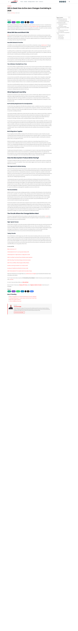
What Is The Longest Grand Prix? (15, 299)
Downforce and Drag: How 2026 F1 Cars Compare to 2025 (17, 265)
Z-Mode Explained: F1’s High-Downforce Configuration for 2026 (18, 254)
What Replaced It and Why (61, 22)
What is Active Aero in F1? (11, 249)
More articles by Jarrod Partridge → (19, 312)
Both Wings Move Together (62, 26)
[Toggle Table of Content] (69, 17)
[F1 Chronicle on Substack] (63, 1)
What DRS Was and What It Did (62, 19)
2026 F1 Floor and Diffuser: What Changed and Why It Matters (18, 262)
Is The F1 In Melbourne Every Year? (15, 301)
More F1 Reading (61, 37)
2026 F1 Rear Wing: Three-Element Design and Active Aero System (19, 260)
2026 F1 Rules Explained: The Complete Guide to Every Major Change (19, 270)
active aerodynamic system (34, 26)
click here (11, 279)
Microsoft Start (25, 282)
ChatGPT (9, 22)
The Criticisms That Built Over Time (64, 21)
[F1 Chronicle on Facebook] (61, 1)
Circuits (46, 216)
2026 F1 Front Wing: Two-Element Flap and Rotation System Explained (19, 257)
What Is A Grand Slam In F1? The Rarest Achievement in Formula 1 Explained (22, 296)
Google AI (32, 22)
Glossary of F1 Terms (23, 284)
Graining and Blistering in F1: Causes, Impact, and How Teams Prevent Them (23, 298)
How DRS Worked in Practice (63, 20)
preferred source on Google (31, 273)
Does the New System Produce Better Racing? (63, 28)
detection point (44, 45)
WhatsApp (18, 22)
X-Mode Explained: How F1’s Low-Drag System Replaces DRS (18, 251)
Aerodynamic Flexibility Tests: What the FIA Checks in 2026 (17, 268)
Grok (28, 22)
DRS (8, 35)
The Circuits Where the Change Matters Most (63, 33)
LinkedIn (22, 22)
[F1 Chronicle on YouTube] (65, 1)
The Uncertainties (61, 31)
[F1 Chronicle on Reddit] (60, 1)
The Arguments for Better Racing (63, 30)
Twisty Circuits (61, 36)
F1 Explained (9, 5)
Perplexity (13, 22)
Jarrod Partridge (12, 12)
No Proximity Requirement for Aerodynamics (63, 25)
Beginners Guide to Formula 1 (36, 284)
